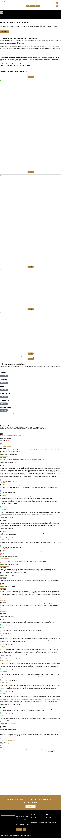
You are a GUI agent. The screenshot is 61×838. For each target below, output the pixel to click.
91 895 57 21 (34, 817)
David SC (2, 529)
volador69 (2, 646)
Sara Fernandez (3, 724)
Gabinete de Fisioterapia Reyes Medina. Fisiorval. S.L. (12, 435)
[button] (33, 3)
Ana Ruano (2, 618)
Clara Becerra (3, 588)
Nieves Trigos (3, 693)
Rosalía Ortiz (3, 493)
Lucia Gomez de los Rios (5, 446)
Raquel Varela (3, 509)
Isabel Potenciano (4, 482)
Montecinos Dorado (4, 539)
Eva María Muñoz (4, 456)
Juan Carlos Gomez (4, 566)
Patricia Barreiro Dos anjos (6, 706)
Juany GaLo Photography (5, 660)
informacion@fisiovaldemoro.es (38, 822)
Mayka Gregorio (3, 731)
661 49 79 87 (34, 820)
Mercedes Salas (3, 463)
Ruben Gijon (2, 715)
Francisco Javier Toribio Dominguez (8, 740)
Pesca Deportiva (3, 611)
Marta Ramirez (3, 671)
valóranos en (3, 441)
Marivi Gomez (3, 600)
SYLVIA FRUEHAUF (4, 682)
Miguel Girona (3, 518)
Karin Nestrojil (3, 577)
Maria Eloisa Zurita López (6, 548)
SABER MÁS (3, 376)
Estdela (1, 635)
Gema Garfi (2, 627)
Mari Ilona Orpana (4, 558)
